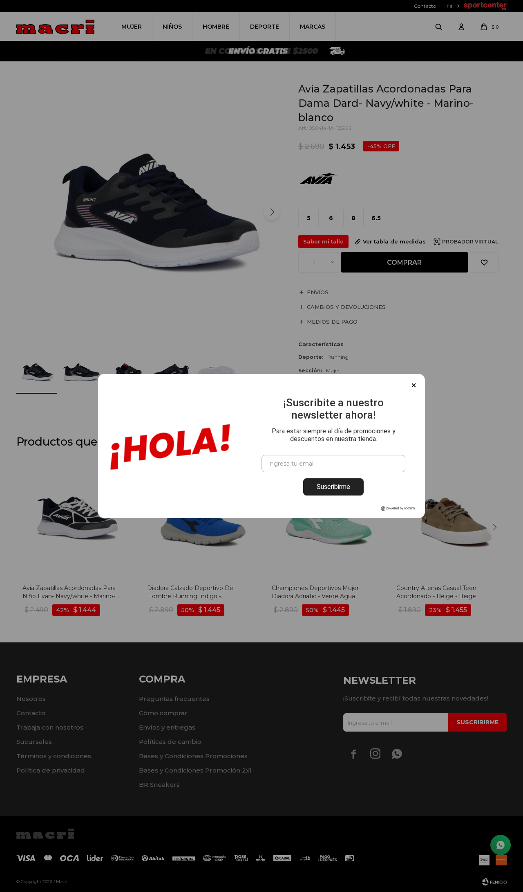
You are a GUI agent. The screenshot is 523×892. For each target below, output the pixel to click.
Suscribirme (333, 487)
